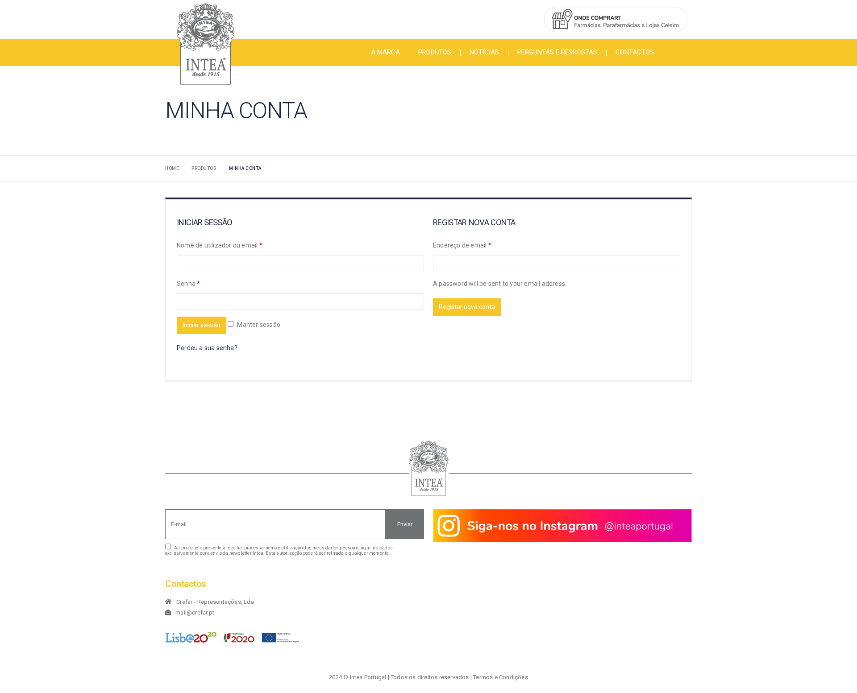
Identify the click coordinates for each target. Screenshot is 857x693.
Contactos (635, 52)
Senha (188, 283)
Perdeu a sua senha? (207, 347)
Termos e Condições (500, 677)
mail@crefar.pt (194, 612)
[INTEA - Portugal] (205, 44)
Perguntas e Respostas (557, 52)
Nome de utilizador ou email (219, 245)
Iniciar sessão (201, 325)
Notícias (484, 52)
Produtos (434, 52)
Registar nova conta (467, 306)
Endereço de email (462, 245)
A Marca (385, 52)
